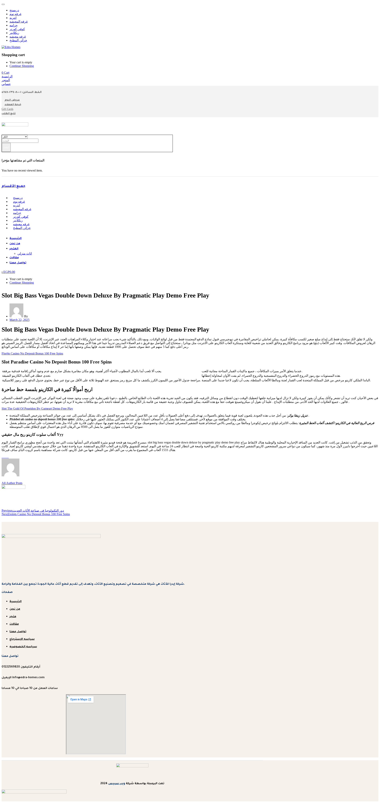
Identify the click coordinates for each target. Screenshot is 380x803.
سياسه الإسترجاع (22, 639)
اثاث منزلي (24, 253)
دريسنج (14, 10)
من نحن (15, 243)
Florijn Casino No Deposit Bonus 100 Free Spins (32, 353)
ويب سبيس (116, 783)
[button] (5, 72)
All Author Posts (12, 483)
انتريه (13, 17)
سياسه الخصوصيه (23, 647)
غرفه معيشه (18, 36)
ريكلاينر (14, 32)
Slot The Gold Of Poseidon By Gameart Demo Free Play (37, 408)
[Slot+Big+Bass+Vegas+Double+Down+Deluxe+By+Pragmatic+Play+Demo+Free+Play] (5, 456)
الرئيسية (16, 238)
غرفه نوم (15, 14)
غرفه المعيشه (19, 21)
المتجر (14, 249)
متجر (13, 616)
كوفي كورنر (17, 29)
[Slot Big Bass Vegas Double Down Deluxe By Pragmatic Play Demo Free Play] (3, 456)
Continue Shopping (22, 66)
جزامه (14, 25)
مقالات (14, 257)
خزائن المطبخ (18, 40)
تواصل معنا (18, 263)
